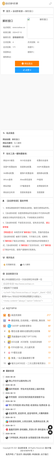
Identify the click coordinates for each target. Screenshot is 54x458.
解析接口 (16, 139)
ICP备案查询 (25, 186)
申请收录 (36, 454)
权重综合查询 (42, 160)
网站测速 (7, 186)
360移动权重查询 (10, 173)
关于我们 (44, 454)
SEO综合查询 (25, 160)
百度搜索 (40, 192)
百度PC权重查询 (10, 167)
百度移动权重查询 (27, 167)
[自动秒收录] (10, 3)
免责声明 (9, 454)
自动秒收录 (18, 11)
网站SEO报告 (8, 160)
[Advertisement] (27, 102)
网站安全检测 (9, 192)
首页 (8, 11)
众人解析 (17, 143)
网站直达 (28, 63)
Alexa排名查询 (26, 179)
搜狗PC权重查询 (26, 173)
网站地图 (27, 454)
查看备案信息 (18, 37)
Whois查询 (7, 179)
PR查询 (40, 179)
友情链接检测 (42, 186)
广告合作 (18, 454)
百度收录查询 (25, 192)
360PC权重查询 (43, 167)
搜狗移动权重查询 (44, 173)
